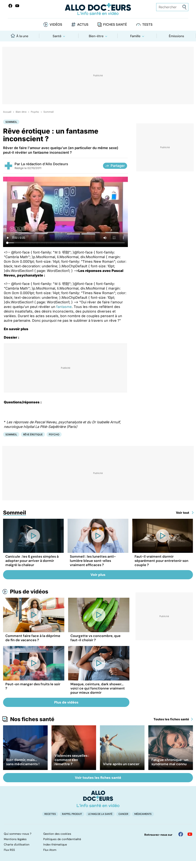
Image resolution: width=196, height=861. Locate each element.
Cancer (123, 814)
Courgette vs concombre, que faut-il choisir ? (95, 638)
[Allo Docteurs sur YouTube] (17, 6)
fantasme (64, 307)
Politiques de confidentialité (62, 839)
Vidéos (56, 24)
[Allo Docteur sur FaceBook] (10, 6)
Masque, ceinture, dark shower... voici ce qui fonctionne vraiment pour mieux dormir (97, 688)
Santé (57, 36)
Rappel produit (72, 814)
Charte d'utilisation (16, 844)
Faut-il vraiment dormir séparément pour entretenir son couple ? (161, 560)
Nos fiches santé (32, 719)
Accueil (7, 111)
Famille (135, 36)
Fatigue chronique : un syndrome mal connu (169, 762)
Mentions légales (15, 839)
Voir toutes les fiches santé (98, 777)
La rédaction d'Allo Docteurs (44, 164)
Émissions (176, 36)
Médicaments (143, 814)
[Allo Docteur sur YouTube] (190, 834)
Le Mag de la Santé (100, 814)
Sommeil (48, 111)
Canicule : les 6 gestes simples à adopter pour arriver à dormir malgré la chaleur (32, 560)
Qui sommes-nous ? (17, 834)
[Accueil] (98, 799)
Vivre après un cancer (121, 764)
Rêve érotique (33, 434)
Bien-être (96, 36)
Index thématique (55, 844)
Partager (118, 166)
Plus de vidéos (29, 592)
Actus (82, 24)
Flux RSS (9, 850)
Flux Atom (49, 850)
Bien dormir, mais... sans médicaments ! (22, 762)
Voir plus (98, 574)
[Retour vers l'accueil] (98, 9)
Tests (147, 24)
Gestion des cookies (57, 834)
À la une (22, 36)
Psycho (35, 111)
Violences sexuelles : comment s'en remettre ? (72, 759)
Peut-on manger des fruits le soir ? (32, 686)
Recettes (50, 814)
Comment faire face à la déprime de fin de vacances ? (32, 638)
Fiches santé (115, 24)
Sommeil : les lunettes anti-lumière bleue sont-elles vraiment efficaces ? (93, 560)
